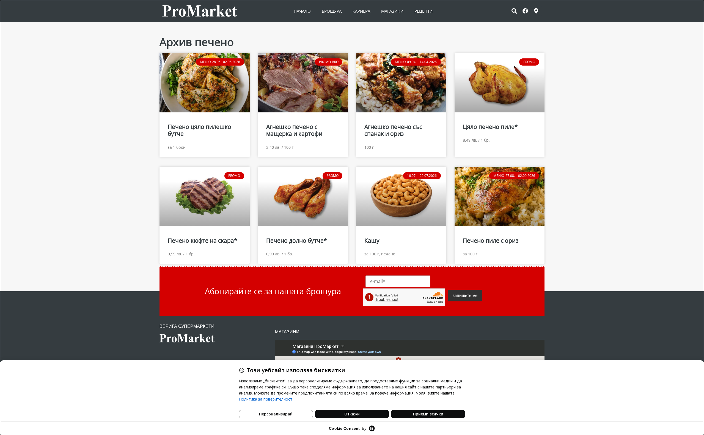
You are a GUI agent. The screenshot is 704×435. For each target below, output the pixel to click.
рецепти (423, 11)
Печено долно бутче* (296, 240)
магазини (392, 11)
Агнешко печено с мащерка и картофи (294, 130)
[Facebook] (525, 11)
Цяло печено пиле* (490, 127)
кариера (361, 11)
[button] (514, 11)
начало (302, 11)
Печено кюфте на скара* (202, 240)
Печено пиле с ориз (490, 240)
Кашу (372, 240)
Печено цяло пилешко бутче (199, 130)
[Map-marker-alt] (536, 11)
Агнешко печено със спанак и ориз (393, 130)
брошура (332, 11)
